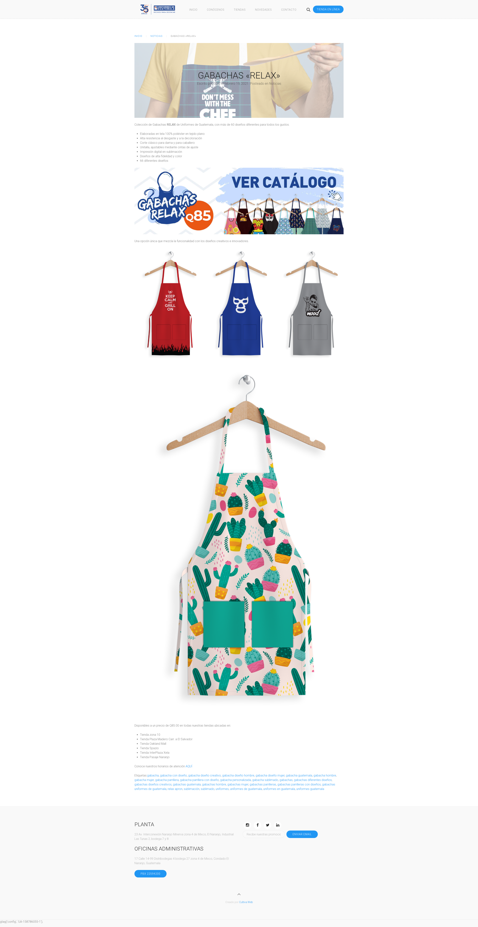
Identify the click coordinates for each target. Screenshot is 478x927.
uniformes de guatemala (246, 789)
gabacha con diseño (173, 775)
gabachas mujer (237, 784)
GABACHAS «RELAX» (239, 75)
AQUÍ (189, 766)
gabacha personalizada (235, 780)
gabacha (153, 775)
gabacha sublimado (265, 780)
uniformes (222, 789)
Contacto (289, 9)
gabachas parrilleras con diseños (299, 784)
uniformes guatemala (310, 789)
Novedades (263, 9)
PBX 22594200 (150, 873)
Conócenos (215, 9)
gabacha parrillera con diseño (199, 780)
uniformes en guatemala (279, 789)
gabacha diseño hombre (238, 775)
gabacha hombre (325, 775)
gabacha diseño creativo (204, 775)
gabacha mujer (144, 780)
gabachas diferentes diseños (313, 780)
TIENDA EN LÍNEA (328, 9)
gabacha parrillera (167, 780)
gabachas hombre (214, 784)
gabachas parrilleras (263, 784)
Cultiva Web (246, 902)
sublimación (191, 789)
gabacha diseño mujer (270, 775)
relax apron (175, 789)
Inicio (193, 9)
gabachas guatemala (187, 784)
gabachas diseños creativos (153, 784)
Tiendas (240, 9)
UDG (217, 83)
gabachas (286, 780)
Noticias (156, 36)
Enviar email (302, 834)
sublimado (207, 789)
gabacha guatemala (299, 775)
